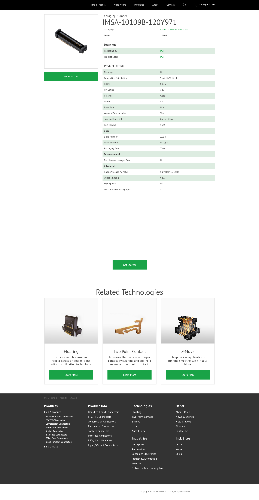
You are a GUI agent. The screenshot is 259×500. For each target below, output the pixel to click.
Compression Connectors (58, 423)
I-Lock (135, 426)
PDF (162, 50)
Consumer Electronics (144, 454)
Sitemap (180, 426)
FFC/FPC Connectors (56, 420)
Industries (139, 4)
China (179, 454)
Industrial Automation (144, 458)
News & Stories (185, 416)
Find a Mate (51, 446)
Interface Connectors (56, 434)
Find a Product (98, 4)
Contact (171, 4)
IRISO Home (49, 397)
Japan (179, 444)
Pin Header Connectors (57, 427)
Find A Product (52, 412)
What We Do (120, 4)
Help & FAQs (183, 421)
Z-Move (136, 421)
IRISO (52, 4)
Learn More (71, 375)
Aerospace (138, 444)
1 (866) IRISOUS (206, 4)
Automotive (138, 449)
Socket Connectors (55, 431)
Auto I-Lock (138, 431)
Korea (179, 449)
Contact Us (182, 431)
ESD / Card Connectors (57, 438)
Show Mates (71, 76)
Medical (136, 463)
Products (63, 397)
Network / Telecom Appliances (149, 468)
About (155, 4)
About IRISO (183, 412)
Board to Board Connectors (174, 29)
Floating (136, 412)
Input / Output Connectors (59, 441)
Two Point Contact (142, 416)
